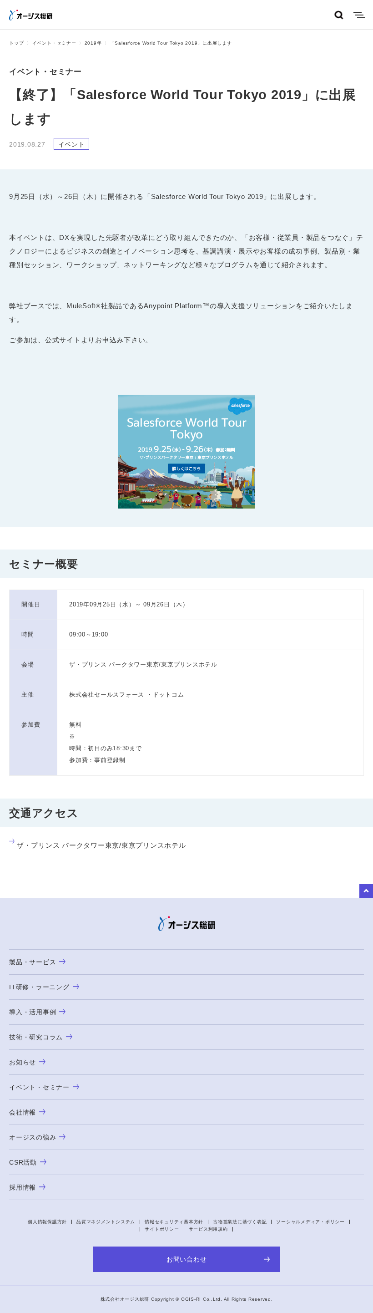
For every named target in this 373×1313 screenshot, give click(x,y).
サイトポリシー (162, 1229)
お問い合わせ (186, 1259)
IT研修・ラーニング (39, 987)
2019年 (93, 43)
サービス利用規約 (208, 1229)
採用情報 (22, 1187)
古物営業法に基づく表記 (240, 1221)
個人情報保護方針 (47, 1221)
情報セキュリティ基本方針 (174, 1221)
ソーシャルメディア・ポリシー (310, 1221)
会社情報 (22, 1112)
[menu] (359, 15)
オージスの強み (32, 1137)
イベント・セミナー (54, 43)
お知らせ (22, 1062)
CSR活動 (23, 1162)
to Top (366, 891)
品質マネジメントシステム (105, 1221)
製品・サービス (32, 962)
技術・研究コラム (36, 1037)
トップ (16, 43)
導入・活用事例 (32, 1012)
